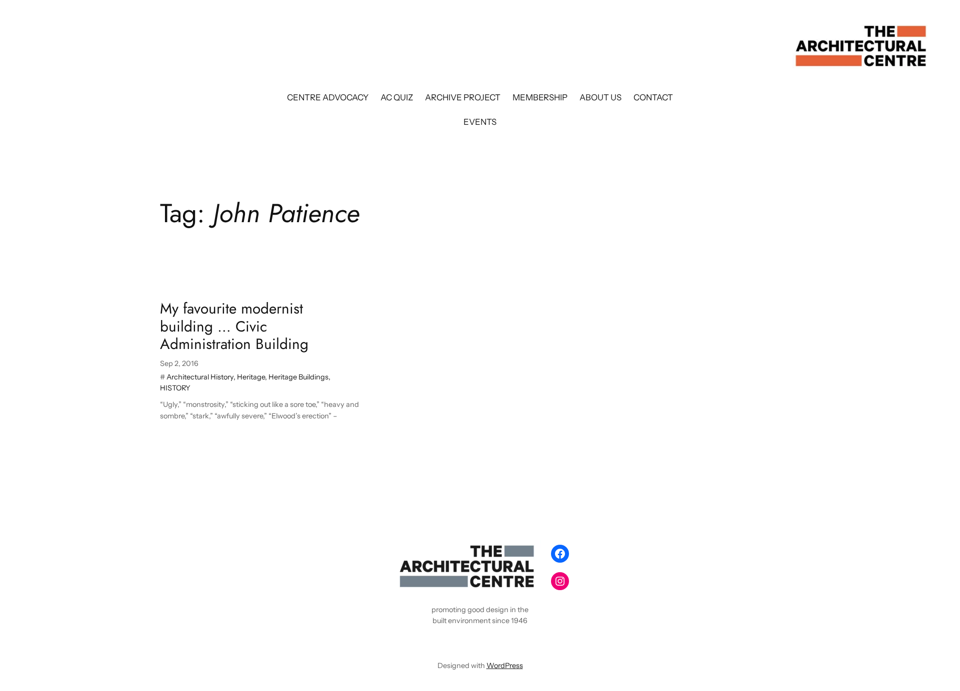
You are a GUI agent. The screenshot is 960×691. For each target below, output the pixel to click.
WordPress (504, 665)
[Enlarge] (528, 553)
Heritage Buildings (298, 376)
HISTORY (175, 387)
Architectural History (200, 376)
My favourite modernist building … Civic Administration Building (234, 326)
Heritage (251, 376)
